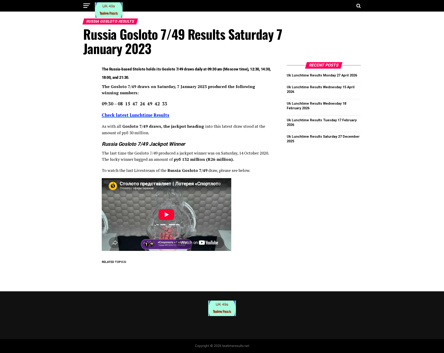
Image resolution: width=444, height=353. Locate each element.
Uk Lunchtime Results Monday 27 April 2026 (322, 75)
